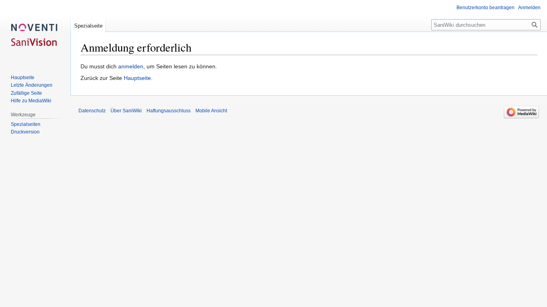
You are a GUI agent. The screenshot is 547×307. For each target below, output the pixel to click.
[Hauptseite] (35, 32)
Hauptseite (137, 78)
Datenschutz (92, 111)
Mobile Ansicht (211, 111)
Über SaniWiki (126, 111)
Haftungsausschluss (169, 111)
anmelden (130, 66)
